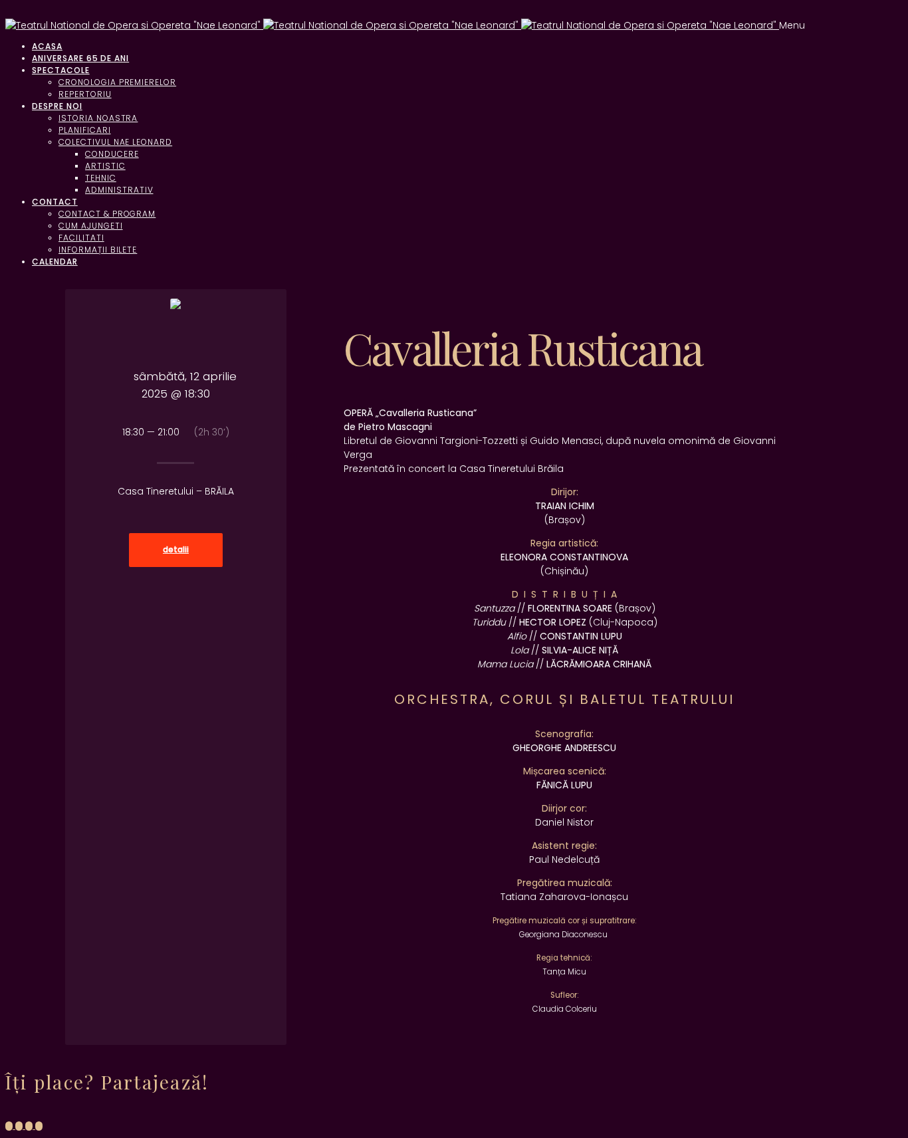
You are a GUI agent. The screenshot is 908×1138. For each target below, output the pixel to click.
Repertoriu (85, 94)
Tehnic (100, 177)
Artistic (105, 165)
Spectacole (61, 70)
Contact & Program (107, 213)
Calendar (55, 261)
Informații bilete (97, 249)
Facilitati (81, 237)
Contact (55, 201)
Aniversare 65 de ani (80, 58)
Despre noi (57, 106)
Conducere (112, 154)
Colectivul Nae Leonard (115, 142)
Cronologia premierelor (117, 82)
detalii (176, 549)
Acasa (47, 46)
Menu (792, 25)
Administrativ (119, 189)
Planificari (84, 130)
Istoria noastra (98, 118)
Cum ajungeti (90, 225)
